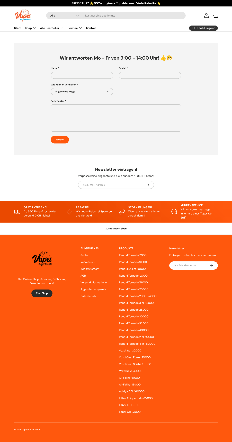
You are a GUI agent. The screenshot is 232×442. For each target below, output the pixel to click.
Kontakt (91, 28)
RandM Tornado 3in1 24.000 (136, 303)
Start (17, 28)
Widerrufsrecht (90, 269)
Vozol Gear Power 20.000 (135, 357)
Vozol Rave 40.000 (130, 371)
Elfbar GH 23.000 (130, 412)
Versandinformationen (94, 282)
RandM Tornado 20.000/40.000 (138, 296)
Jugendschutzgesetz (93, 289)
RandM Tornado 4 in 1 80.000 (137, 343)
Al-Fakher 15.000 (130, 384)
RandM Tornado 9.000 (133, 262)
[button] (216, 15)
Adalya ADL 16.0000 (132, 391)
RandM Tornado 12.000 (133, 275)
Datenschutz (88, 296)
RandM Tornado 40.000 (134, 330)
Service (73, 28)
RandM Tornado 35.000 (133, 323)
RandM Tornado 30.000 (133, 316)
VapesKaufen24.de (31, 429)
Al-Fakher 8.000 (129, 378)
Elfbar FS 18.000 (129, 405)
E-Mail (122, 68)
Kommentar (57, 100)
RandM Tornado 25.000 (133, 309)
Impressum (87, 262)
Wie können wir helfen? (64, 84)
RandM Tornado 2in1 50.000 (136, 337)
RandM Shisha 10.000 (132, 269)
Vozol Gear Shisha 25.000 (135, 364)
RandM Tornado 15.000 (133, 282)
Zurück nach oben (116, 228)
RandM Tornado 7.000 (133, 255)
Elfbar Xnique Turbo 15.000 (136, 398)
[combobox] (116, 15)
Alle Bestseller (49, 28)
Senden (60, 139)
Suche (84, 255)
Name (54, 68)
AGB (83, 275)
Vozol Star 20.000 (130, 350)
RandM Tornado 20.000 (133, 289)
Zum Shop (42, 293)
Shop (28, 28)
